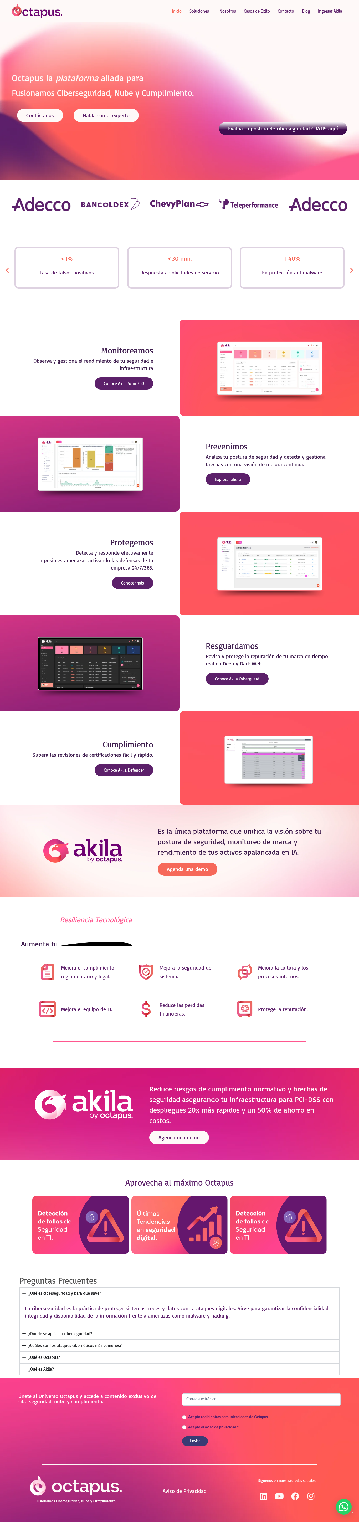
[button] (7, 270)
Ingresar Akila (330, 11)
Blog (306, 11)
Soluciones (199, 11)
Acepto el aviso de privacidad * (213, 1427)
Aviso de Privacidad (185, 1491)
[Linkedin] (263, 1496)
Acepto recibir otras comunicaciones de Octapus (227, 1417)
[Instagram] (311, 1496)
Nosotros (227, 11)
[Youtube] (279, 1496)
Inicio (177, 11)
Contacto (286, 11)
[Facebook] (295, 1496)
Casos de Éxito (257, 11)
